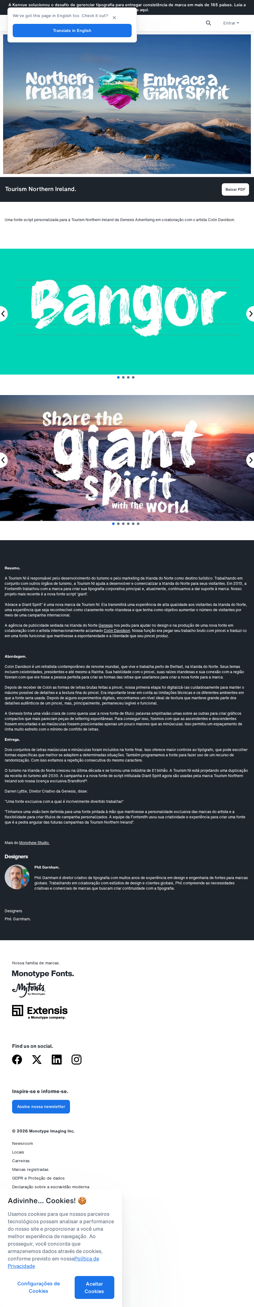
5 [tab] (133, 523)
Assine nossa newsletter (41, 1106)
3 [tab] (128, 377)
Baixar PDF (235, 189)
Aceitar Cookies (94, 1287)
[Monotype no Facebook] (17, 1060)
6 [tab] (138, 523)
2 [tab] (123, 377)
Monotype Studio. (34, 842)
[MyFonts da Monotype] (40, 992)
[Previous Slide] (4, 314)
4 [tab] (133, 377)
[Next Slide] (250, 314)
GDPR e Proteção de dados (38, 1178)
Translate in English (72, 30)
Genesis (106, 625)
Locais (18, 1152)
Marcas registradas (30, 1169)
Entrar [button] (229, 23)
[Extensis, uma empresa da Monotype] (40, 1014)
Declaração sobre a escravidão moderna (50, 1187)
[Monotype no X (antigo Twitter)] (37, 1060)
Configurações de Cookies (38, 1287)
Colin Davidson (117, 630)
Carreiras (21, 1161)
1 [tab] (118, 377)
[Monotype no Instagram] (76, 1060)
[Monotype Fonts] (40, 976)
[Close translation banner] (114, 17)
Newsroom (22, 1143)
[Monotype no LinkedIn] (57, 1060)
